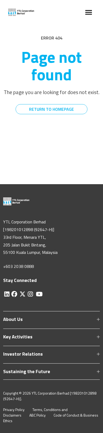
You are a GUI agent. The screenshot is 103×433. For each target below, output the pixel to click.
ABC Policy (37, 415)
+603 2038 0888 (18, 266)
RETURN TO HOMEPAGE (51, 109)
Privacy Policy (14, 409)
